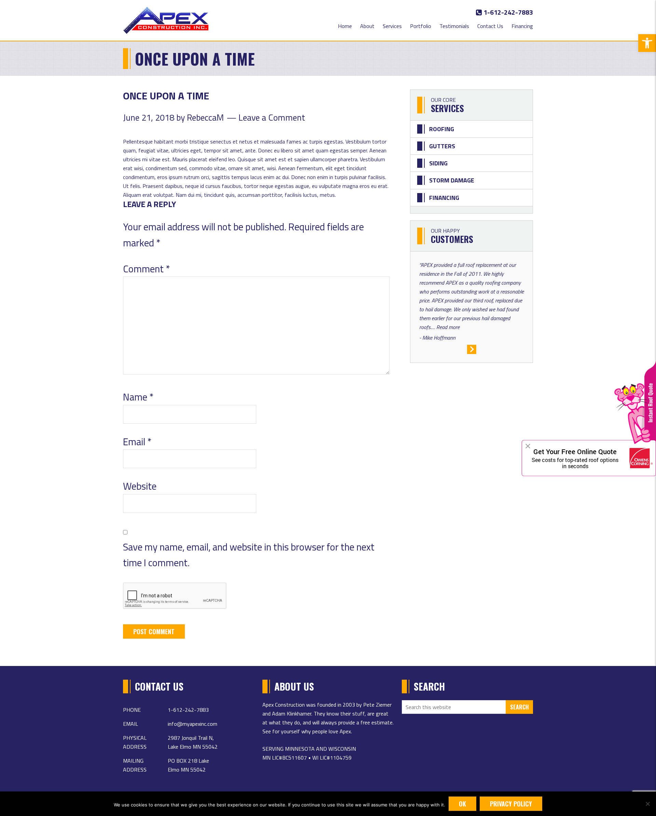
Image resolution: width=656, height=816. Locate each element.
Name (138, 396)
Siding (438, 163)
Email (137, 441)
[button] (647, 43)
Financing (444, 197)
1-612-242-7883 (507, 12)
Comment (146, 268)
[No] (647, 803)
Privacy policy (511, 803)
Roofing (441, 129)
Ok (462, 803)
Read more (448, 327)
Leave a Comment (271, 117)
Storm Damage (451, 180)
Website (139, 485)
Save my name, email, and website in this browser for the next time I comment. (248, 554)
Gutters (442, 146)
